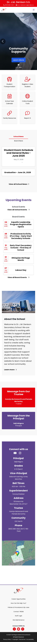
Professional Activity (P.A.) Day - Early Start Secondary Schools (21, 236)
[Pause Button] (18, 65)
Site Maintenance (18, 620)
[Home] (3, 9)
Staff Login (18, 616)
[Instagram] (22, 629)
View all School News (18, 184)
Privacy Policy (7, 639)
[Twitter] (14, 629)
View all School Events (17, 209)
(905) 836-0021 (9, 5)
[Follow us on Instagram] (21, 453)
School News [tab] (18, 136)
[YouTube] (18, 629)
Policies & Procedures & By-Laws (18, 607)
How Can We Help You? (18, 603)
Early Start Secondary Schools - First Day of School (21, 247)
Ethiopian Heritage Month (21, 259)
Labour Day (20, 270)
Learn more (9, 369)
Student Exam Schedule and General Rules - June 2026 (18, 152)
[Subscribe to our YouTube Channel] (16, 453)
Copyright (15, 639)
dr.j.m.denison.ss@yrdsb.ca (25, 5)
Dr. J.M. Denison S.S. (18, 2)
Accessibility (30, 639)
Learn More (18, 60)
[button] (3, 41)
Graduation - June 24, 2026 (17, 172)
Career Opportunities (18, 599)
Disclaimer (22, 639)
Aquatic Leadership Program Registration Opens (20, 224)
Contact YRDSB (18, 612)
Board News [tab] (18, 141)
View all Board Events (17, 277)
